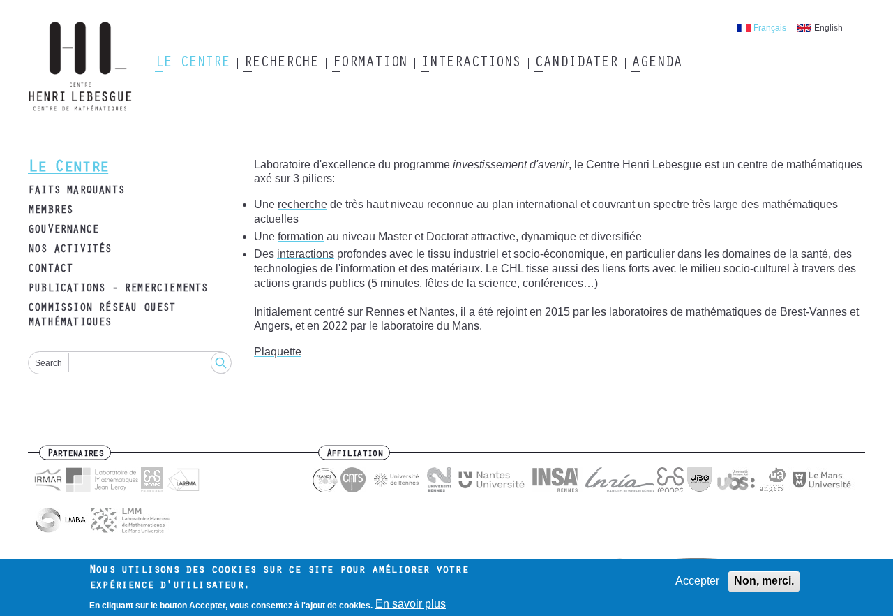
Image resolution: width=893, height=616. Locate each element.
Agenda (656, 63)
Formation (369, 63)
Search (48, 363)
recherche (302, 204)
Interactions (470, 63)
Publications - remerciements (118, 289)
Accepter (697, 581)
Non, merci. (764, 581)
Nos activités (70, 250)
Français (769, 28)
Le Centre (192, 63)
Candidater (575, 63)
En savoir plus (410, 604)
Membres (50, 211)
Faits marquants (76, 191)
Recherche (280, 63)
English (828, 28)
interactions (305, 254)
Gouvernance (63, 230)
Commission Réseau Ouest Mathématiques (102, 316)
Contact (50, 269)
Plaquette (277, 352)
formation (301, 236)
